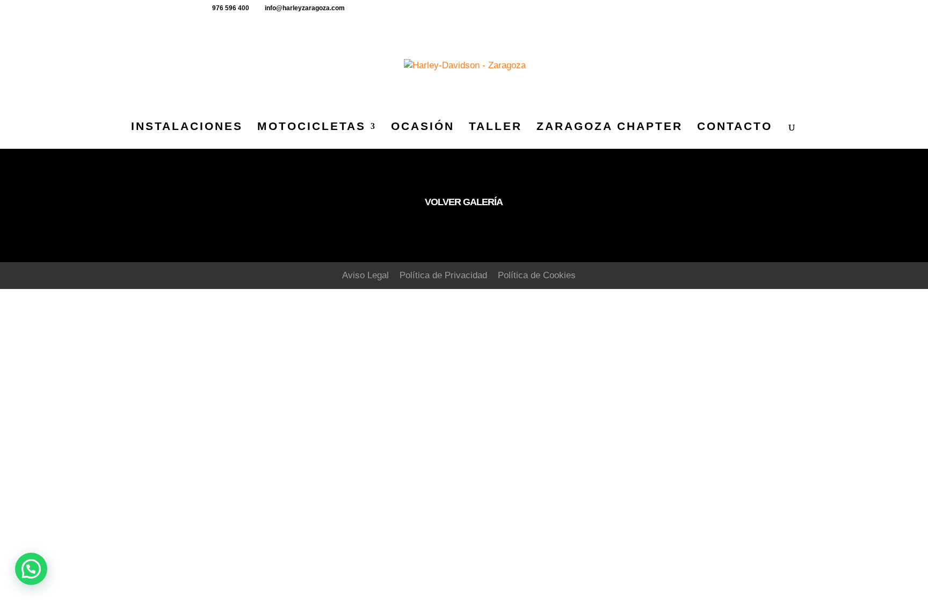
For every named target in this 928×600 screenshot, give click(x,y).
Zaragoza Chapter (609, 127)
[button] (31, 569)
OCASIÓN (422, 127)
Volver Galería (464, 202)
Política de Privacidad (443, 275)
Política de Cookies (537, 275)
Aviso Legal (365, 275)
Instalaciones (187, 127)
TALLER (495, 127)
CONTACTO (734, 127)
